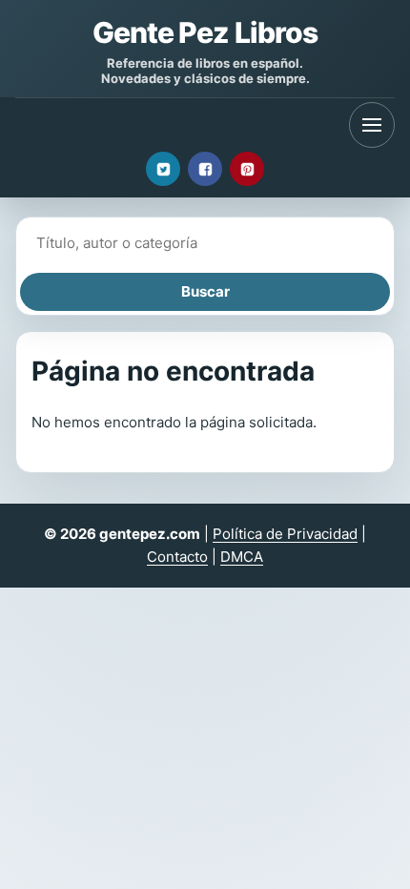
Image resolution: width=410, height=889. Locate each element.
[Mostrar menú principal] (372, 125)
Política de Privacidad (285, 534)
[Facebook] (205, 169)
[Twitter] (163, 169)
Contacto (177, 557)
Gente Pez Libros (205, 32)
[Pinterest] (247, 169)
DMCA (241, 557)
